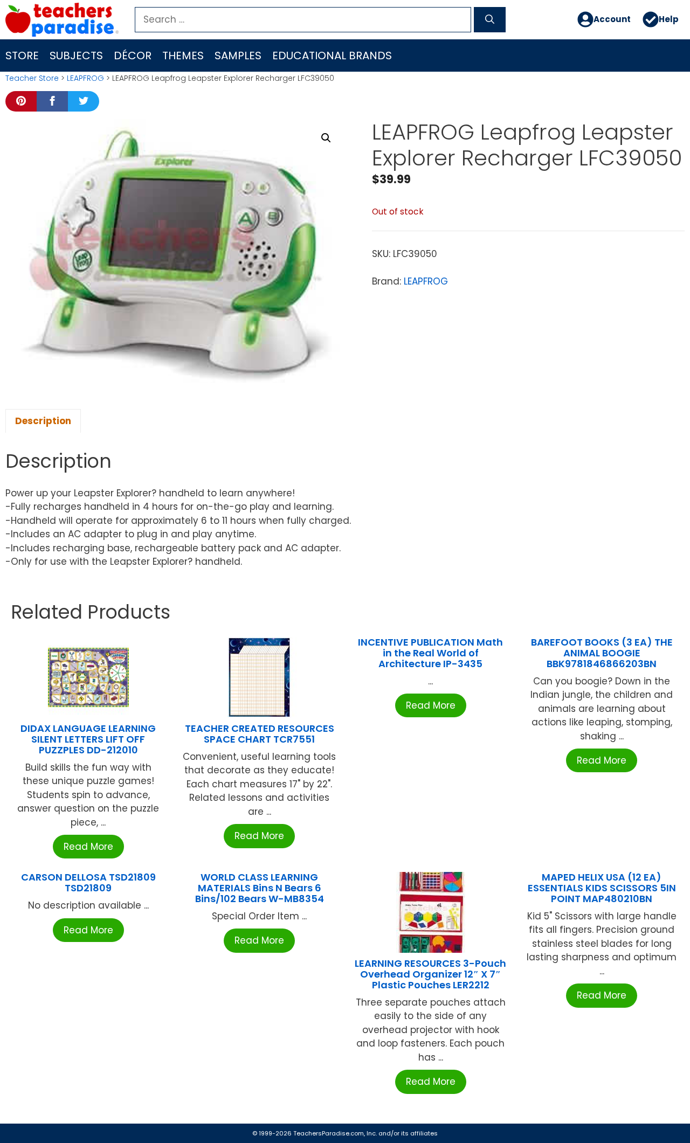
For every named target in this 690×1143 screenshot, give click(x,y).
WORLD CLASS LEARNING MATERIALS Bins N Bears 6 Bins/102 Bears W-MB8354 (259, 887)
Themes (183, 55)
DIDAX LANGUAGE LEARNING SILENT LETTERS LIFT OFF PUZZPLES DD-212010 (88, 739)
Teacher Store (32, 78)
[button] (326, 138)
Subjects (76, 55)
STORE (22, 55)
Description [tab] (43, 420)
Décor (132, 55)
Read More (88, 846)
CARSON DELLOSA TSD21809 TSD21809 (88, 882)
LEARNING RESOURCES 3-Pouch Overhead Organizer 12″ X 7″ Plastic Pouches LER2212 (430, 974)
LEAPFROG (85, 78)
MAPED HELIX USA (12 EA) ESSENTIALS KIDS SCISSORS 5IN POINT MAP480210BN (602, 887)
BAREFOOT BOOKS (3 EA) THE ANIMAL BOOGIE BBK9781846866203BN (602, 652)
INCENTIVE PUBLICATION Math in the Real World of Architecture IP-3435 (430, 652)
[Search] (490, 20)
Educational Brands (332, 55)
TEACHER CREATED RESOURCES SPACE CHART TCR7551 (259, 734)
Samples (238, 55)
